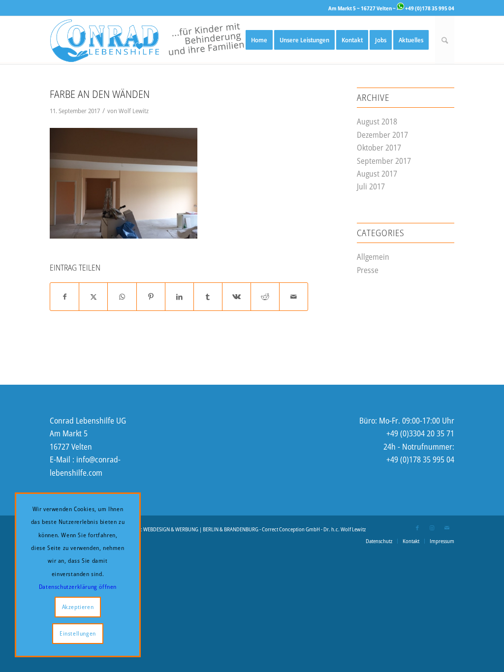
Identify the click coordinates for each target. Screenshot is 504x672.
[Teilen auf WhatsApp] (122, 296)
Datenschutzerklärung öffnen (78, 586)
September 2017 (384, 160)
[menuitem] (259, 40)
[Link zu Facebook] (417, 527)
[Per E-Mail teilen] (294, 296)
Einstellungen (78, 633)
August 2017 (377, 173)
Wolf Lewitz (134, 110)
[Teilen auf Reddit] (265, 296)
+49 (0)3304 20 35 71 (420, 433)
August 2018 (377, 121)
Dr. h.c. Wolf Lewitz (344, 529)
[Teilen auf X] (93, 296)
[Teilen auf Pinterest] (151, 296)
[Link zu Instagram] (432, 527)
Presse (367, 270)
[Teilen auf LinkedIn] (179, 296)
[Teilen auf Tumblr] (208, 296)
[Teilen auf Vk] (236, 296)
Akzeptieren (78, 607)
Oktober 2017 (379, 147)
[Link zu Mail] (447, 527)
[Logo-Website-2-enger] (147, 40)
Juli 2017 (371, 186)
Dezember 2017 (382, 134)
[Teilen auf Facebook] (64, 296)
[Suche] (444, 40)
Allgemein (373, 256)
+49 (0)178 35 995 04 (429, 8)
